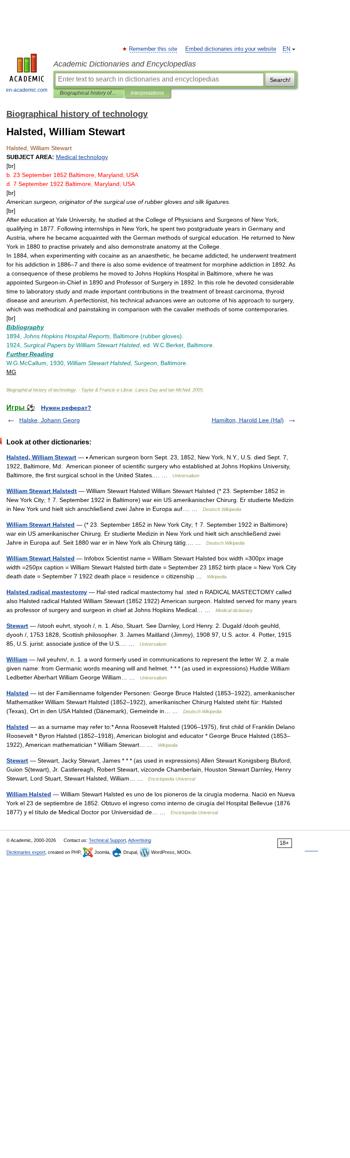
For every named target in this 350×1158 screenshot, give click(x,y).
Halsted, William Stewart (41, 457)
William (16, 659)
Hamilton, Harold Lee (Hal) (248, 420)
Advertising (139, 840)
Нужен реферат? (66, 407)
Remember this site (153, 49)
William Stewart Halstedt (41, 491)
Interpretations (147, 93)
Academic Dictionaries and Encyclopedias (124, 64)
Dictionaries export (25, 852)
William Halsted (28, 794)
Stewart (17, 625)
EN (286, 49)
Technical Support (107, 840)
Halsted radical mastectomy (46, 592)
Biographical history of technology (88, 93)
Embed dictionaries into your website (230, 49)
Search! (280, 79)
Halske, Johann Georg (49, 420)
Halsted (17, 693)
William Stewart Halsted (40, 524)
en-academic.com (26, 90)
